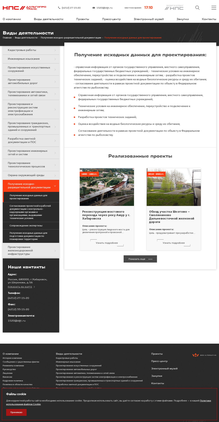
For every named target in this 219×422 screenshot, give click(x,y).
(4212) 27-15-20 (71, 7)
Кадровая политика (13, 381)
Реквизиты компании (13, 366)
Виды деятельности (48, 19)
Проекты (82, 19)
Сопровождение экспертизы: (26, 225)
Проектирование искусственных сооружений (29, 69)
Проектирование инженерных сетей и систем (27, 153)
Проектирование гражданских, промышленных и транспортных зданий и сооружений (29, 127)
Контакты (209, 19)
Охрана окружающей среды (26, 175)
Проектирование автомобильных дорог (23, 82)
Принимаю (16, 412)
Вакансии (7, 377)
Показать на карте (20, 287)
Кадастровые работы (22, 50)
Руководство (9, 369)
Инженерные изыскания (24, 59)
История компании (12, 358)
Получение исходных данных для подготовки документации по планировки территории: (28, 236)
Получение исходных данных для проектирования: (28, 197)
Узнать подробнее (107, 242)
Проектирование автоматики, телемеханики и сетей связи (28, 94)
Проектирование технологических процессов (26, 165)
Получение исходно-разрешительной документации (71, 38)
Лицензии (7, 373)
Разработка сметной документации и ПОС (22, 141)
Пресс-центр (111, 19)
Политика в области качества (17, 385)
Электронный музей (149, 19)
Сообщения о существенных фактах (21, 362)
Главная (7, 38)
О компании (12, 19)
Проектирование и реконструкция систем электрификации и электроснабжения (23, 109)
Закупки (183, 19)
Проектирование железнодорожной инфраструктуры (20, 250)
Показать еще (136, 259)
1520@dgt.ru (104, 7)
